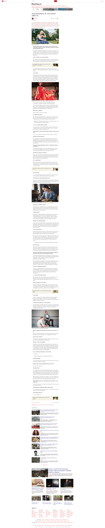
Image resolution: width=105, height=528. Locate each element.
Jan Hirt (40, 513)
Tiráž (45, 525)
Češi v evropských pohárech (63, 519)
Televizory (62, 522)
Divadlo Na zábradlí (51, 404)
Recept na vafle (55, 515)
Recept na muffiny (55, 512)
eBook (53, 18)
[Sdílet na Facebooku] (57, 402)
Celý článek (50, 476)
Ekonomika (41, 432)
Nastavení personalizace (68, 525)
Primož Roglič (40, 515)
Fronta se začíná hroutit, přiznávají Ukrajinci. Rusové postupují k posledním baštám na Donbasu (49, 410)
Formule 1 (47, 515)
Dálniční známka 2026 (70, 512)
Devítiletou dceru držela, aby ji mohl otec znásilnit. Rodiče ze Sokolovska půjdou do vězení (49, 424)
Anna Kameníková (39, 404)
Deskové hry (58, 522)
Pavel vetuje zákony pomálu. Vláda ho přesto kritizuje (67, 489)
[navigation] (1, 1)
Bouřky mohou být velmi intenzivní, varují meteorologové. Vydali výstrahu (47, 417)
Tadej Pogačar (40, 514)
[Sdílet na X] (58, 402)
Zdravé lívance (55, 513)
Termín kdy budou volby (35, 514)
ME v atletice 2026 (48, 514)
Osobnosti (34, 169)
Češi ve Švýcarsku (62, 514)
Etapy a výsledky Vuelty (42, 512)
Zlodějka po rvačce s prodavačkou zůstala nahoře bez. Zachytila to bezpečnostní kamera (49, 445)
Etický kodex (53, 525)
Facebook (34, 525)
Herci (43, 404)
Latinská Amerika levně (63, 515)
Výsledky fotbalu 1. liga (49, 512)
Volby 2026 (33, 511)
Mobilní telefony (40, 522)
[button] (45, 36)
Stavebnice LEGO (45, 522)
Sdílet (56, 18)
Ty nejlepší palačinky (55, 511)
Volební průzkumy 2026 (35, 512)
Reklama (40, 525)
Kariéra (43, 525)
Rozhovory (46, 404)
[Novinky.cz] (37, 4)
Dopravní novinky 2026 (70, 513)
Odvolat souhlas (62, 525)
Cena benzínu (57, 519)
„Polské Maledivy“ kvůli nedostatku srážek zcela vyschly (48, 458)
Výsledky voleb (34, 513)
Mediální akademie (48, 525)
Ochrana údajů (58, 525)
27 (58, 18)
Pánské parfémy (70, 522)
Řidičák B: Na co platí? (70, 514)
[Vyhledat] (55, 1)
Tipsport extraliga (48, 513)
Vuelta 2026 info (41, 511)
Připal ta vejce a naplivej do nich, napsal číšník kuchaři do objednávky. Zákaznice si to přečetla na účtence (49, 438)
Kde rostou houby (53, 519)
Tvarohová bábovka (55, 514)
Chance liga (47, 511)
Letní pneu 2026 (69, 511)
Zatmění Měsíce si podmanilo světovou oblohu (51, 489)
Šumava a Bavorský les (63, 513)
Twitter (37, 525)
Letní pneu (54, 522)
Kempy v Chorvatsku (62, 511)
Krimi (41, 425)
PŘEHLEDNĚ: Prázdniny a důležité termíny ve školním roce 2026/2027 (38, 489)
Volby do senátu (34, 515)
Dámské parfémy (50, 522)
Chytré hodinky (66, 522)
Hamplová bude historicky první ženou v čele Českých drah (49, 431)
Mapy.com (43, 519)
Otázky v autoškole (69, 515)
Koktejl (41, 439)
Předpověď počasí (47, 519)
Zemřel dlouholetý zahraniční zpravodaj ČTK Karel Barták (49, 451)
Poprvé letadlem (62, 512)
